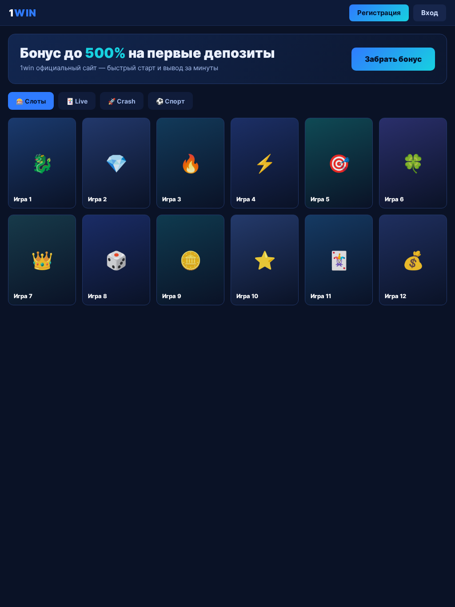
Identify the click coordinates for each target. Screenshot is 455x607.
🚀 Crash (122, 101)
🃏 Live (77, 101)
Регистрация (379, 12)
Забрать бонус (393, 59)
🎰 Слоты (31, 101)
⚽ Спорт (170, 101)
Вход (429, 12)
